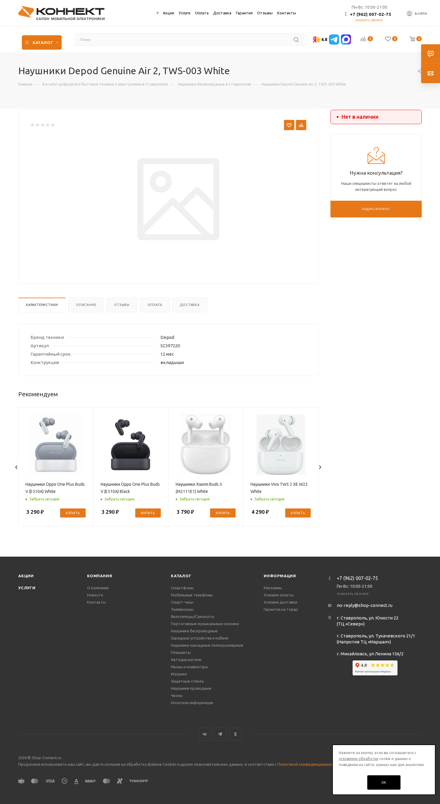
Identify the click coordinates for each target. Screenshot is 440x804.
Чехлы (177, 695)
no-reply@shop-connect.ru (364, 605)
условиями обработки (358, 759)
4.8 (324, 39)
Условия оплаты (279, 595)
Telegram (220, 734)
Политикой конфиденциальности (308, 764)
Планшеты (181, 652)
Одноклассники (235, 734)
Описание (86, 305)
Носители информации (192, 703)
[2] (37, 125)
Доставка (189, 305)
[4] (47, 125)
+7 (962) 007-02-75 (370, 14)
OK (384, 782)
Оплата (155, 305)
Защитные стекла (187, 681)
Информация (280, 576)
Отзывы (122, 305)
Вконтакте (204, 734)
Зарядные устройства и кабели (199, 638)
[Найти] (296, 39)
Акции (26, 576)
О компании (98, 588)
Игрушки (179, 674)
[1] (32, 125)
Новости (95, 595)
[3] (42, 125)
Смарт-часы (182, 602)
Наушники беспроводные (194, 631)
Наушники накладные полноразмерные (207, 645)
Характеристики (42, 305)
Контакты (96, 602)
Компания (99, 576)
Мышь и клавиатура (189, 667)
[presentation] (16, 467)
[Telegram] (334, 39)
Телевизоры (182, 609)
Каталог (181, 576)
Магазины (273, 588)
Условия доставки (280, 602)
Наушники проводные (191, 688)
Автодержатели (186, 659)
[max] (346, 39)
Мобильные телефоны (192, 595)
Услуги (27, 588)
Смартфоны (182, 588)
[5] (52, 125)
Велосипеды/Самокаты (192, 616)
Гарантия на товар (281, 609)
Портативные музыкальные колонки (205, 624)
